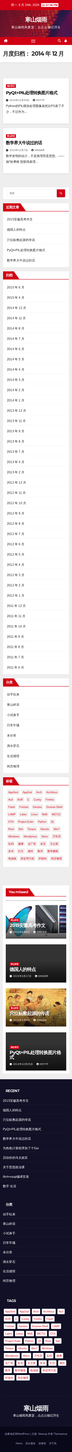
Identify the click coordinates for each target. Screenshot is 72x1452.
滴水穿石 (11, 86)
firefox (50, 799)
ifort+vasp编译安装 (16, 1176)
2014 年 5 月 (15, 359)
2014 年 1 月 (15, 400)
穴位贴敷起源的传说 (21, 240)
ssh (20, 829)
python (42, 821)
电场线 (12, 858)
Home (19, 1443)
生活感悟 (13, 756)
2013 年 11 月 (16, 421)
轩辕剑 (43, 858)
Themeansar (60, 1433)
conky (37, 799)
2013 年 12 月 (16, 410)
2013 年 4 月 (15, 462)
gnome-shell (54, 806)
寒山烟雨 (36, 19)
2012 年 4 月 (15, 564)
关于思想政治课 (14, 1167)
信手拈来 (13, 694)
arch (39, 792)
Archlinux (51, 792)
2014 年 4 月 (15, 369)
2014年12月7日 (19, 150)
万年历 (57, 836)
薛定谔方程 (27, 858)
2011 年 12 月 (16, 605)
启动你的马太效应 (15, 1157)
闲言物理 (13, 766)
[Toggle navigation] (33, 41)
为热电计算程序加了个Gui (21, 1148)
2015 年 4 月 (15, 297)
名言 (43, 843)
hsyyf (40, 100)
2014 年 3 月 (15, 379)
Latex (23, 814)
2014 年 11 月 (16, 318)
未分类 (11, 735)
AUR (20, 799)
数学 (40, 851)
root (11, 829)
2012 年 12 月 (16, 482)
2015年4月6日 (22, 1020)
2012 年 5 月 (15, 554)
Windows (13, 836)
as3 (10, 799)
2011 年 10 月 (16, 626)
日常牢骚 (13, 725)
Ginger (40, 150)
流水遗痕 (30, 1443)
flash (11, 806)
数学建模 (52, 851)
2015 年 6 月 (15, 287)
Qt (52, 821)
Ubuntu (44, 829)
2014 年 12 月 (16, 308)
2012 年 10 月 (16, 503)
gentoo (37, 806)
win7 (57, 829)
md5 (44, 814)
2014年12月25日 (20, 100)
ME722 (56, 814)
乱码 (11, 843)
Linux (34, 814)
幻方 (20, 851)
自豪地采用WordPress (17, 1433)
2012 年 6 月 (15, 544)
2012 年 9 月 (15, 513)
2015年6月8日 (22, 932)
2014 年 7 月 (15, 338)
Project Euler (26, 821)
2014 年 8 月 (15, 328)
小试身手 (13, 715)
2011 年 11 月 (16, 616)
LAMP (12, 814)
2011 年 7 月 (15, 657)
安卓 (11, 851)
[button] (59, 40)
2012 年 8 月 (15, 523)
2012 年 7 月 (15, 534)
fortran (23, 806)
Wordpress (30, 836)
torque (31, 829)
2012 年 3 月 (15, 575)
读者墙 (42, 1443)
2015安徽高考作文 (20, 219)
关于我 (52, 1443)
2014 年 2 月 (15, 390)
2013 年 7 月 (15, 451)
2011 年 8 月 (15, 647)
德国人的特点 (16, 229)
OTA (11, 821)
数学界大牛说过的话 (24, 142)
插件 (30, 851)
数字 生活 (9, 1186)
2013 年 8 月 (15, 441)
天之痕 (54, 843)
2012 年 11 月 (16, 492)
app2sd (27, 792)
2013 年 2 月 (15, 472)
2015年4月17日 (22, 976)
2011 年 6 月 (15, 667)
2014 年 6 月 (15, 349)
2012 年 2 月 (15, 585)
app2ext (13, 792)
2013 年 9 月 (15, 431)
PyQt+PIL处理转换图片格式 (31, 92)
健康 (20, 843)
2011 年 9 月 (15, 636)
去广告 (32, 843)
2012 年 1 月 (15, 595)
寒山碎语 (11, 136)
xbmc (44, 836)
